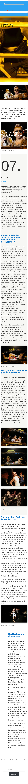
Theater (7, 19)
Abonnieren (14, 774)
